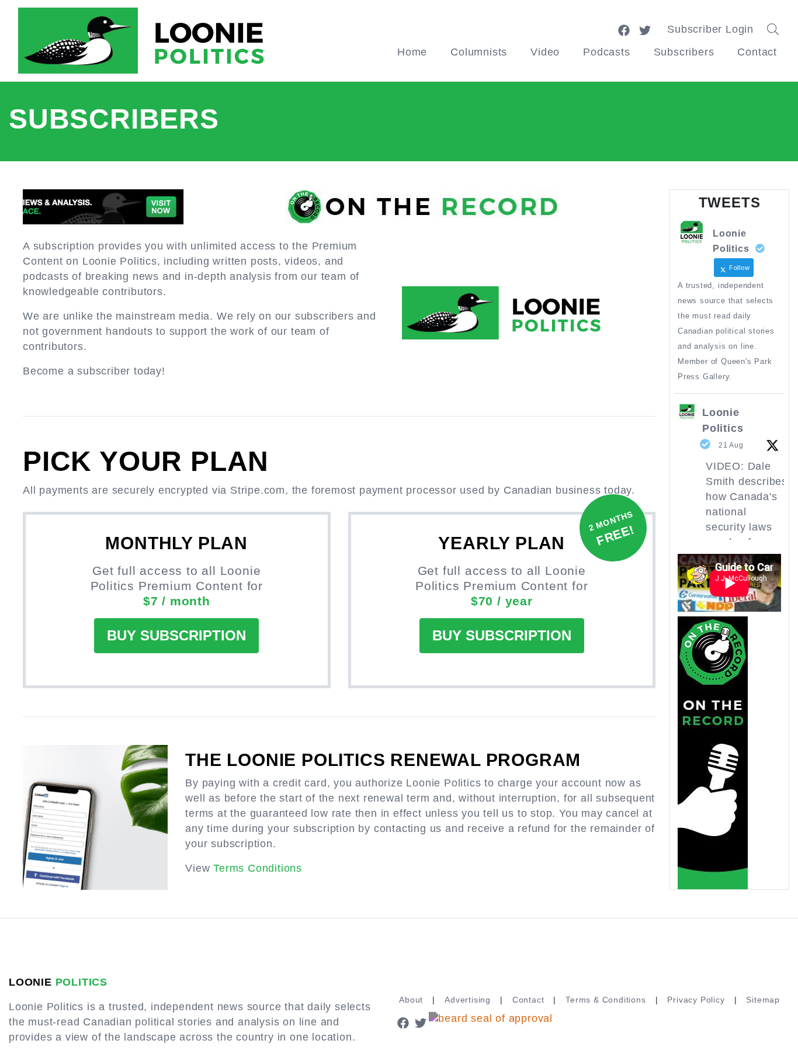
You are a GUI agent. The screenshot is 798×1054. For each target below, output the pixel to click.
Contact (757, 52)
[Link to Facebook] (623, 29)
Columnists (478, 52)
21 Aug (731, 445)
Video (545, 52)
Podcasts (606, 52)
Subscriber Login (710, 29)
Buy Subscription (176, 635)
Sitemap (763, 999)
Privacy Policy (695, 999)
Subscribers (684, 52)
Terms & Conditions (605, 999)
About (411, 999)
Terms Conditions (257, 868)
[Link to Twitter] (644, 29)
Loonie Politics (722, 420)
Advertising (468, 999)
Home (412, 52)
